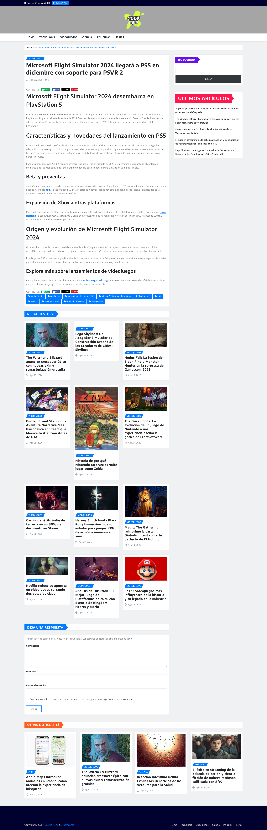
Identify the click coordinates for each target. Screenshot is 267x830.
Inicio (29, 47)
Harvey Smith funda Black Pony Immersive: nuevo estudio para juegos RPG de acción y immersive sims (96, 528)
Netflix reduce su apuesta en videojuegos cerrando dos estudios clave (46, 589)
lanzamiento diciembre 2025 (81, 296)
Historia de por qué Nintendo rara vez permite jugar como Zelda (96, 464)
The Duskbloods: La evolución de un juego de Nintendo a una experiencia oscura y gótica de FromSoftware (144, 429)
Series (120, 37)
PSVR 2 (34, 301)
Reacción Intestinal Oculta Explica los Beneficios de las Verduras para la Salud (159, 781)
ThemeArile (68, 824)
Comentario (32, 645)
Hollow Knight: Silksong (95, 280)
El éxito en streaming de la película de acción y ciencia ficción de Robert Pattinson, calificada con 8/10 (214, 775)
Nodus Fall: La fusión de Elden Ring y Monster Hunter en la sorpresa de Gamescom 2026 (144, 363)
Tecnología (47, 37)
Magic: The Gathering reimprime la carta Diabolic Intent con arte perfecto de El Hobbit (143, 533)
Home (30, 37)
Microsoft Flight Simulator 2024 (116, 296)
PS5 (159, 296)
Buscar (208, 78)
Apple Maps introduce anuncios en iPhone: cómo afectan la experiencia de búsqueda (46, 783)
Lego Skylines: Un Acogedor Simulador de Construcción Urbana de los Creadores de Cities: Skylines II (94, 341)
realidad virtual (52, 301)
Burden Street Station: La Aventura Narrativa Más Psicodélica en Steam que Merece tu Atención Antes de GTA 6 (46, 429)
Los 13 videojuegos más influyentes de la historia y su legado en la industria (145, 595)
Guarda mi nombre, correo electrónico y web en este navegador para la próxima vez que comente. (81, 699)
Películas (104, 37)
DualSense (55, 296)
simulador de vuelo (75, 301)
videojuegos (97, 301)
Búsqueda (186, 59)
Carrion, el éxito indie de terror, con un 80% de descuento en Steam (45, 524)
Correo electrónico (37, 685)
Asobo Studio (37, 296)
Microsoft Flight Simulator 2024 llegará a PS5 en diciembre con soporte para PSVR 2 (76, 47)
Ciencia (87, 37)
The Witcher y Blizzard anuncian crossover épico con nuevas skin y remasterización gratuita (46, 363)
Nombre (31, 671)
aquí (48, 189)
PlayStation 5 (144, 296)
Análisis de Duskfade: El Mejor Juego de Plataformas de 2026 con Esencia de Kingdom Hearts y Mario (95, 599)
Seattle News (51, 824)
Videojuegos (68, 37)
